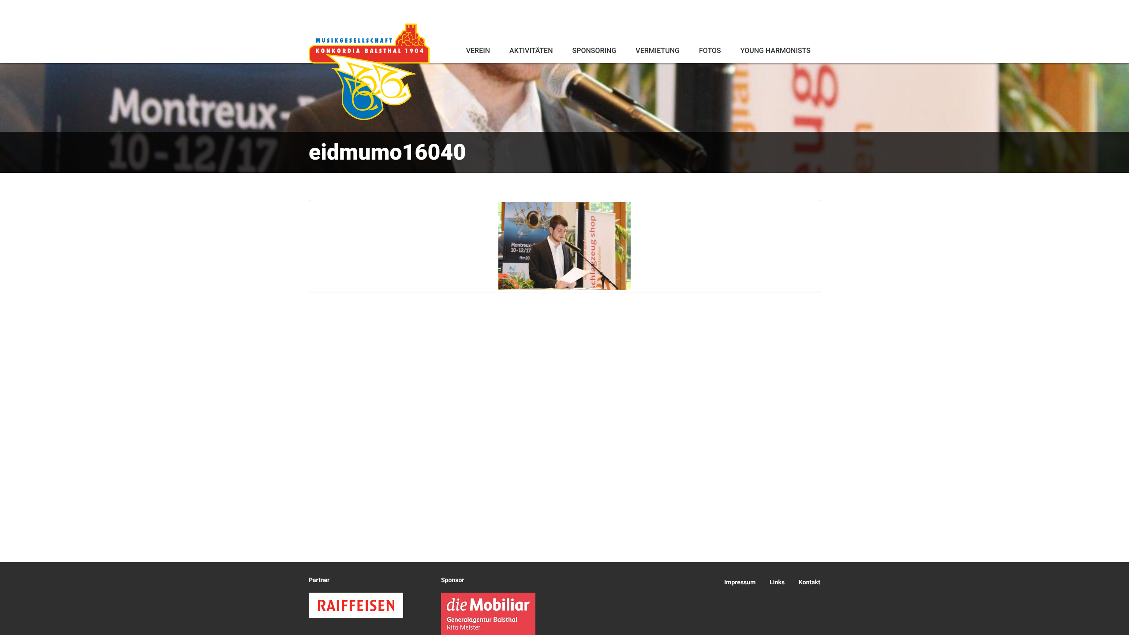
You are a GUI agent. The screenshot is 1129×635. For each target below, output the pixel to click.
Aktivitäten (531, 50)
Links (777, 582)
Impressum (739, 582)
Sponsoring (594, 50)
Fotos (710, 50)
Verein (478, 50)
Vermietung (658, 50)
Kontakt (809, 582)
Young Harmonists (775, 50)
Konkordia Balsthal (369, 71)
